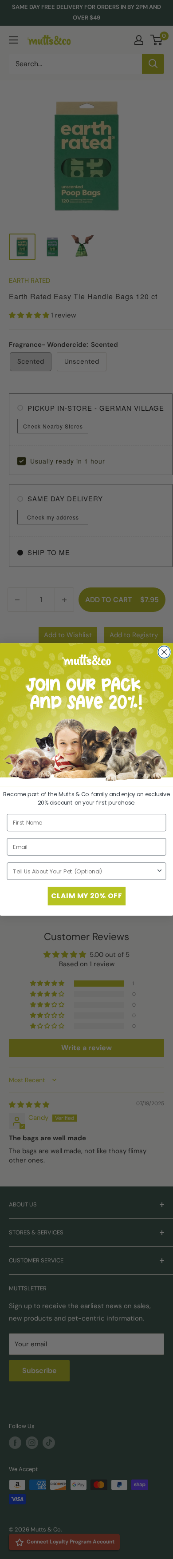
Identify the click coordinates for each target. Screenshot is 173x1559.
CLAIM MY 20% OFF (86, 896)
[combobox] (84, 871)
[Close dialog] (164, 652)
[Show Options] (159, 871)
